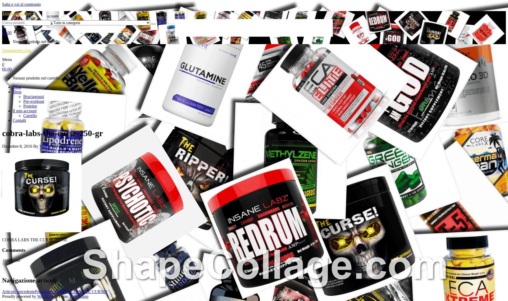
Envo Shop (79, 296)
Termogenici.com (16, 13)
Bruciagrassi (33, 96)
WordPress (46, 296)
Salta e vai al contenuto (21, 4)
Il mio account (25, 111)
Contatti (19, 120)
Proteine (30, 106)
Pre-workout (33, 101)
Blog (17, 87)
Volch (44, 146)
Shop (17, 92)
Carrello (30, 115)
